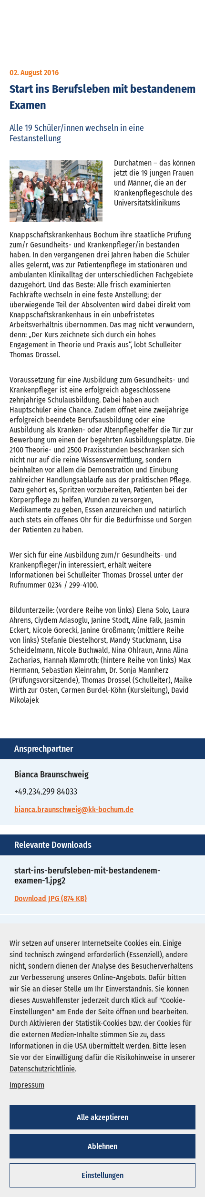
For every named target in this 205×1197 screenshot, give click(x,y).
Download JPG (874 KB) (50, 898)
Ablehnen (102, 1146)
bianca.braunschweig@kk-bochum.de (73, 809)
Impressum (27, 1084)
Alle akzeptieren (102, 1117)
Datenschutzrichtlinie (42, 1068)
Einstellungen (102, 1175)
